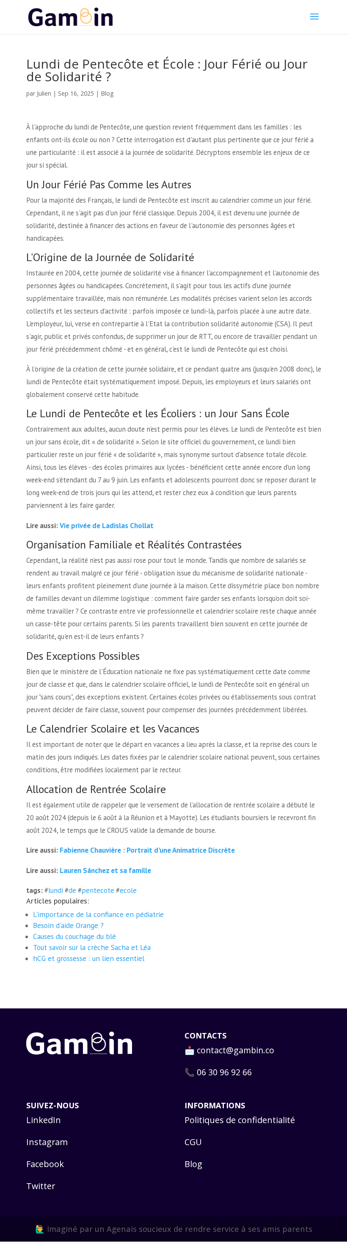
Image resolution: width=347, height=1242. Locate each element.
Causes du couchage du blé (74, 936)
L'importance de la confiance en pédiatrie (98, 914)
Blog (107, 93)
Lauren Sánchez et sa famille (105, 870)
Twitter (40, 1186)
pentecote (98, 890)
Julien (44, 93)
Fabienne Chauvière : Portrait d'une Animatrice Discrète (147, 850)
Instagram (47, 1142)
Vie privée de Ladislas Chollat (107, 525)
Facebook (45, 1164)
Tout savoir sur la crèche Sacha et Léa (92, 947)
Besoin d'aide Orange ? (68, 925)
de (72, 890)
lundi (55, 890)
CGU (193, 1142)
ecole (128, 890)
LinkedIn (43, 1120)
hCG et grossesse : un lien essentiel (88, 958)
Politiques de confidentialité (240, 1120)
